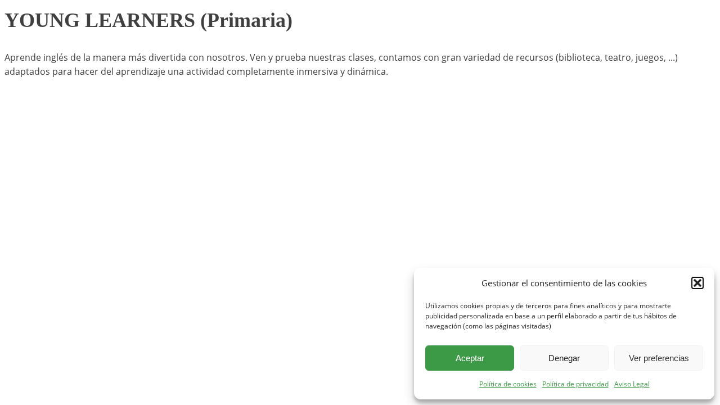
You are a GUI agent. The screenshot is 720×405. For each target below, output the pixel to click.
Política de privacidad (575, 384)
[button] (697, 283)
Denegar (564, 358)
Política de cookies (508, 384)
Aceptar (470, 358)
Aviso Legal (632, 384)
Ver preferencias (659, 358)
